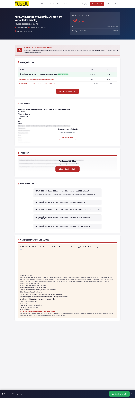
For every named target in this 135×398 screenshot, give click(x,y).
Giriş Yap (84, 4)
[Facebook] (119, 3)
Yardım (59, 4)
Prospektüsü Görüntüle (68, 169)
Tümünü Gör (69, 137)
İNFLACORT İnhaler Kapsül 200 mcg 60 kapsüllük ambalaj (36, 79)
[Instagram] (115, 3)
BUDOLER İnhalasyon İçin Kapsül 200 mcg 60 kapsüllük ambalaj (38, 84)
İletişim (66, 4)
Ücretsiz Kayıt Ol (97, 4)
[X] (112, 3)
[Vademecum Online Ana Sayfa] (22, 3)
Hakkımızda (44, 4)
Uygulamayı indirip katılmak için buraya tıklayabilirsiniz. (37, 311)
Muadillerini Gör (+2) (68, 91)
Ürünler (53, 4)
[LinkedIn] (108, 3)
